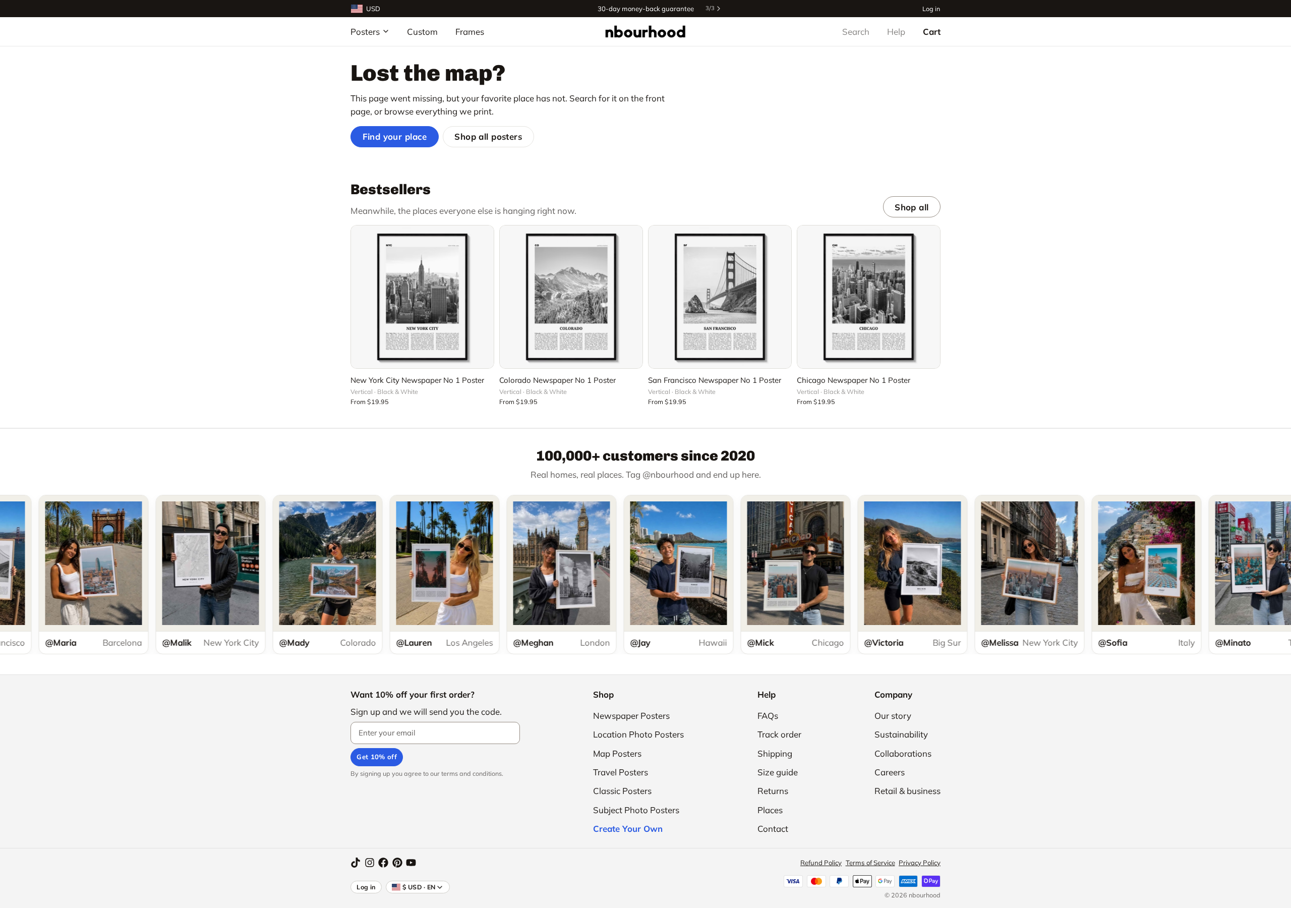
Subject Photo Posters (636, 810)
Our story (892, 715)
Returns (772, 790)
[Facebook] (383, 863)
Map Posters (617, 753)
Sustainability (901, 734)
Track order (779, 734)
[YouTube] (411, 863)
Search (855, 31)
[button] (422, 355)
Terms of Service (870, 863)
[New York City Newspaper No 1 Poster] (422, 297)
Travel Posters (620, 772)
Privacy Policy (920, 863)
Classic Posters (622, 790)
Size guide (777, 772)
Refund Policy (821, 863)
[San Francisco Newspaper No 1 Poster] (720, 297)
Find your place (395, 136)
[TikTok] (355, 863)
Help (896, 31)
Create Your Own (628, 828)
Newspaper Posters (631, 715)
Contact (772, 828)
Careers (889, 772)
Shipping (774, 753)
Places (770, 810)
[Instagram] (370, 863)
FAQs (767, 715)
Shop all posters (488, 136)
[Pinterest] (397, 863)
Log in (931, 8)
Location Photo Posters (638, 734)
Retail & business (907, 790)
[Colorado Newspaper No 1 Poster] (571, 297)
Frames (469, 31)
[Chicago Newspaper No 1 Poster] (869, 297)
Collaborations (902, 753)
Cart (932, 31)
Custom (422, 31)
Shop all (911, 207)
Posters (365, 31)
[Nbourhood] (645, 31)
